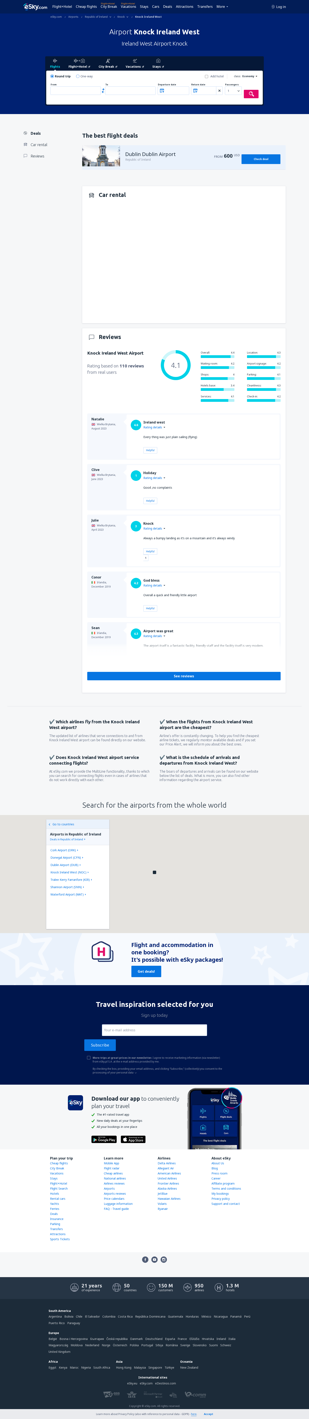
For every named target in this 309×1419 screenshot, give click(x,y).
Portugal (147, 1345)
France (182, 1339)
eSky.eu (132, 1383)
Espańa (170, 1339)
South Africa (101, 1367)
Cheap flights (86, 6)
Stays (144, 6)
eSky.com (146, 1383)
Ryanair (163, 1209)
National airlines (115, 1178)
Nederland (92, 1345)
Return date (198, 84)
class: (237, 76)
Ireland (221, 1339)
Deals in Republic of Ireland (66, 839)
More (221, 6)
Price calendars (114, 1199)
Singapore (155, 1367)
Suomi (213, 1345)
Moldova (77, 1345)
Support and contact (225, 1204)
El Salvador (92, 1316)
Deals (167, 6)
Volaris (162, 1204)
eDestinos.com (165, 1383)
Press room (219, 1173)
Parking (55, 1224)
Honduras (192, 1316)
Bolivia (68, 1316)
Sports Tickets (60, 1239)
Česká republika (117, 1339)
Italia (231, 1339)
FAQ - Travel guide (116, 1209)
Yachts (54, 1204)
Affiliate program (223, 1183)
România (172, 1345)
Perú (247, 1316)
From (54, 84)
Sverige (185, 1345)
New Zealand (189, 1367)
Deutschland (153, 1339)
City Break (109, 6)
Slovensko (200, 1345)
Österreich (120, 1345)
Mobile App (111, 1163)
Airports (109, 1188)
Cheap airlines (113, 1173)
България (97, 1339)
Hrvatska (208, 1339)
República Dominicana (150, 1316)
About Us (217, 1163)
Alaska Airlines (167, 1188)
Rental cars (57, 1199)
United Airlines (167, 1178)
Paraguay (73, 1323)
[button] (154, 872)
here (194, 1414)
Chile (79, 1316)
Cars (155, 6)
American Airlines (169, 1173)
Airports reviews (115, 1194)
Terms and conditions (226, 1188)
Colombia (108, 1316)
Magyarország (58, 1345)
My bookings (220, 1194)
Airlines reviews (114, 1183)
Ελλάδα (194, 1339)
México (206, 1316)
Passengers (232, 84)
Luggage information (118, 1204)
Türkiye (169, 1367)
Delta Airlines (167, 1163)
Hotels (54, 1194)
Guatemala (175, 1316)
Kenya (63, 1367)
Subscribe (100, 1045)
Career (216, 1178)
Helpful (150, 450)
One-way (87, 76)
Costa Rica (125, 1316)
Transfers (205, 6)
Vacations (128, 6)
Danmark (136, 1339)
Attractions (184, 6)
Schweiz (225, 1345)
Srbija (159, 1345)
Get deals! (146, 971)
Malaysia (140, 1367)
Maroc (74, 1367)
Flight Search (59, 1188)
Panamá (236, 1316)
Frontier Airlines (168, 1183)
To (106, 84)
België (53, 1339)
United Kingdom (59, 1352)
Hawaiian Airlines (169, 1199)
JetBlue (163, 1194)
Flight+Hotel (62, 6)
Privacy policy (220, 1199)
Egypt (52, 1367)
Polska (134, 1345)
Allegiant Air (166, 1168)
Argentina (55, 1316)
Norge (106, 1345)
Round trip (63, 76)
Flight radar (111, 1168)
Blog (214, 1168)
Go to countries (63, 824)
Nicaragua (221, 1316)
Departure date (167, 84)
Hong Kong (123, 1367)
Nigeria (86, 1367)
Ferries (54, 1209)
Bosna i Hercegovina (73, 1339)
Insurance (56, 1219)
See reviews (184, 676)
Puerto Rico (57, 1323)
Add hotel (217, 76)
